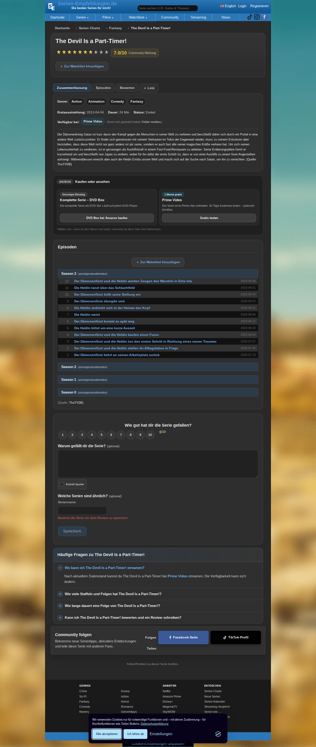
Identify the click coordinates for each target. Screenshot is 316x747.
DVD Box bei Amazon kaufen (106, 218)
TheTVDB (64, 164)
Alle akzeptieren (107, 734)
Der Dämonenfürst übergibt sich (99, 301)
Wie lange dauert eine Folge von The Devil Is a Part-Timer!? (112, 606)
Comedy (117, 101)
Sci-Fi (83, 696)
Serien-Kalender (214, 701)
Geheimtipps (129, 711)
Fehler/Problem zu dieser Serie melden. (152, 664)
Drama (125, 691)
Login (242, 6)
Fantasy (115, 28)
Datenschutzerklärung (154, 724)
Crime (83, 691)
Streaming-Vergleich (217, 706)
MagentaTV (170, 706)
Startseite (57, 17)
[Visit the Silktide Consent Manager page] (218, 734)
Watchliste (137, 17)
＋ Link (149, 88)
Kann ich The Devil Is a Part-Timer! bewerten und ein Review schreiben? (123, 617)
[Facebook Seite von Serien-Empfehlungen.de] (263, 17)
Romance (127, 706)
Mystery (84, 711)
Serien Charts (89, 28)
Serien (81, 17)
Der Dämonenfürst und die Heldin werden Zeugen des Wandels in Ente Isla (133, 281)
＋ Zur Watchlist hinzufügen (82, 66)
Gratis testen (209, 218)
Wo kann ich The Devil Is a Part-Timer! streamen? (104, 568)
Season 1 (84, 379)
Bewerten (127, 88)
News (226, 17)
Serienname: (67, 502)
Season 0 (84, 392)
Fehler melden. (151, 122)
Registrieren (259, 6)
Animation (96, 101)
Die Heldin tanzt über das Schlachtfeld (104, 288)
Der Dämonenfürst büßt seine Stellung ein (107, 294)
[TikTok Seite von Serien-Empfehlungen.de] (250, 17)
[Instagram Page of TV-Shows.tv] (257, 17)
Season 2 (84, 367)
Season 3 (84, 273)
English (230, 6)
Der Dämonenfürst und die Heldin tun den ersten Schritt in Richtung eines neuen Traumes (145, 341)
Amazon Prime (172, 696)
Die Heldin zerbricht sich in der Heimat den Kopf (112, 308)
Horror (125, 701)
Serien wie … (212, 711)
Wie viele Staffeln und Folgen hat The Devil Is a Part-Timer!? (113, 594)
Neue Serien (212, 696)
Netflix (166, 691)
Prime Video (93, 121)
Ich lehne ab (135, 734)
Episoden (103, 88)
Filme (107, 17)
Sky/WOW (169, 711)
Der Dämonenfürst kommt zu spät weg (104, 321)
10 (150, 435)
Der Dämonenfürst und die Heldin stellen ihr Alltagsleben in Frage (126, 348)
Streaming (198, 17)
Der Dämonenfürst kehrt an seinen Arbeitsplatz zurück (117, 355)
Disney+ (168, 701)
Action (76, 101)
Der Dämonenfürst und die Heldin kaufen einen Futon (116, 335)
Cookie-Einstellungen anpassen (158, 744)
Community (170, 17)
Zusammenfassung (72, 88)
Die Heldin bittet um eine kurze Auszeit (104, 328)
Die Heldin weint (87, 314)
